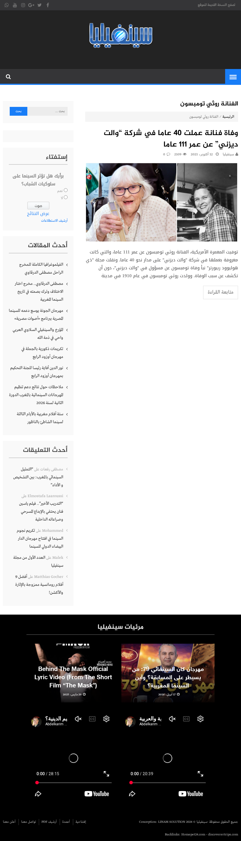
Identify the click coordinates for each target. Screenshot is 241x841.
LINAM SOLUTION (171, 822)
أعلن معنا (9, 822)
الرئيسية (228, 117)
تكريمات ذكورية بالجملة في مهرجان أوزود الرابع (42, 352)
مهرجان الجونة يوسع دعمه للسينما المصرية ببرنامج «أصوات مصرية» (36, 314)
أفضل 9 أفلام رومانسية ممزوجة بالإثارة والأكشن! (39, 584)
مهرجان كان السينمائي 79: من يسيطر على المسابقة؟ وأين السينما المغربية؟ (168, 677)
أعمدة (66, 822)
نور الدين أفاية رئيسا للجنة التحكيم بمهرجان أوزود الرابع (36, 372)
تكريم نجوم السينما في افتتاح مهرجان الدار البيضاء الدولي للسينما (40, 538)
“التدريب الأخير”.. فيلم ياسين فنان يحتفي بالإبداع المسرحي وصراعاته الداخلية (41, 511)
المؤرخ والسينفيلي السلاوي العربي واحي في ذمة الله (38, 333)
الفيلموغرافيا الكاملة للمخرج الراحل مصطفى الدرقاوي (41, 268)
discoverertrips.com (223, 834)
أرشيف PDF (49, 822)
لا (62, 198)
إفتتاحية (81, 822)
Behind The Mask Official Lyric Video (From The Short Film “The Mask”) (73, 677)
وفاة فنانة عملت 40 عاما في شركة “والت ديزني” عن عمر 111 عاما (171, 139)
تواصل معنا (28, 822)
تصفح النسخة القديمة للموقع (216, 5)
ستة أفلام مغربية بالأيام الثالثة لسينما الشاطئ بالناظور (40, 418)
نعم (60, 191)
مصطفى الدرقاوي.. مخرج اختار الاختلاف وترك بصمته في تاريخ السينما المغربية (39, 291)
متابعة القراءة (220, 292)
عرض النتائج (38, 213)
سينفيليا (228, 154)
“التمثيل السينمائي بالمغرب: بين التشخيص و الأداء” (38, 477)
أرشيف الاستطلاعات (54, 220)
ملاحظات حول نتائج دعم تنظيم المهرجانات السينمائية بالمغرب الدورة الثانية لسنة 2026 (36, 395)
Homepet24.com (193, 834)
